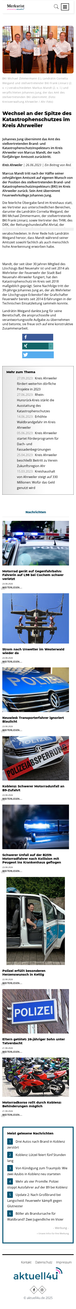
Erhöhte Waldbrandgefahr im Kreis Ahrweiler (36, 422)
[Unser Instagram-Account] (42, 1290)
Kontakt (26, 1262)
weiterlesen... (12, 587)
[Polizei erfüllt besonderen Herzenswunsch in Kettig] (35, 920)
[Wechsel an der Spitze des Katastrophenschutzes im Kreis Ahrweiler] (38, 49)
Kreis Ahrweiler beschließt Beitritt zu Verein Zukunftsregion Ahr (37, 460)
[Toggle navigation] (65, 6)
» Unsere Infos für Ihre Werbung (53, 1233)
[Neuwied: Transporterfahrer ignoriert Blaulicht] (35, 689)
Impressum (64, 1262)
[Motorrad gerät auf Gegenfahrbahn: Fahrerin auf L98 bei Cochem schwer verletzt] (35, 543)
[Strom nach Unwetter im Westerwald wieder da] (35, 618)
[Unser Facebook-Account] (34, 1290)
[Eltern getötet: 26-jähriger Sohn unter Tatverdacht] (35, 1011)
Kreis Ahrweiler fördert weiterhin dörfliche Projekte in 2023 (37, 383)
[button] (37, 337)
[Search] (56, 8)
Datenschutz (43, 1262)
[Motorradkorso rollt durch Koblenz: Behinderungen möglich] (35, 1077)
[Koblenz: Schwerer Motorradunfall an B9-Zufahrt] (35, 758)
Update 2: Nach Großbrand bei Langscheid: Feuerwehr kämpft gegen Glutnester (34, 1200)
